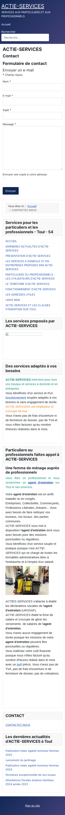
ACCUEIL (11, 241)
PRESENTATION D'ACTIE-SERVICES (28, 255)
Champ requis (12, 74)
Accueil (5, 24)
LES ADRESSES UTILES (20, 294)
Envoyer (11, 191)
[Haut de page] (60, 810)
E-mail (8, 95)
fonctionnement (16, 397)
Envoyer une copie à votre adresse (25, 174)
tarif (19, 664)
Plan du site (32, 805)
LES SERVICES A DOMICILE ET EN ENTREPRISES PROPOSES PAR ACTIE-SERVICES (30, 265)
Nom (7, 81)
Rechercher (8, 31)
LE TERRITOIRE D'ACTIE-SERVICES (28, 284)
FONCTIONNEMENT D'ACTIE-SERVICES (31, 289)
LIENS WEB (13, 300)
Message (9, 124)
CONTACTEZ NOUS (18, 725)
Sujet (7, 110)
